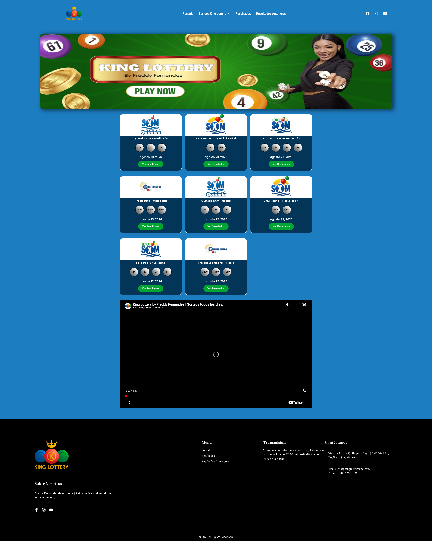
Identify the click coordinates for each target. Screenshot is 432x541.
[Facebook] (367, 13)
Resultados (208, 455)
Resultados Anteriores (215, 461)
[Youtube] (385, 13)
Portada (206, 450)
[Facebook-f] (36, 510)
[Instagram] (376, 13)
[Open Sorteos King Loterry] (228, 13)
